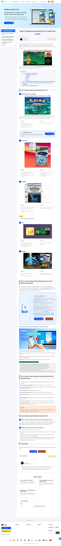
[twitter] (50, 527)
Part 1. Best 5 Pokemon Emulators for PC (8, 34)
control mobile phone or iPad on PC (40, 307)
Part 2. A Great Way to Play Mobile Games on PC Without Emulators (8, 37)
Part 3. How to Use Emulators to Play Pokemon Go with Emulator (7, 40)
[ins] (54, 527)
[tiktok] (58, 527)
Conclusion (4, 45)
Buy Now (48, 318)
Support (43, 1)
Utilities (22, 1)
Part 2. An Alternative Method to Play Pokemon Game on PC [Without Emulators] (37, 81)
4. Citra (26, 78)
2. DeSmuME (27, 75)
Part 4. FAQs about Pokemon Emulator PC (7, 43)
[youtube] (52, 527)
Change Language (6, 534)
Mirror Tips (25, 36)
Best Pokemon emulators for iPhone (27, 218)
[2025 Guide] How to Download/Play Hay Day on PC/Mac (27, 491)
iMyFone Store (5, 531)
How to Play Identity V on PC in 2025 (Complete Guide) (46, 481)
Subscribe (57, 532)
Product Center (5, 528)
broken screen (46, 311)
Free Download (8, 22)
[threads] (56, 527)
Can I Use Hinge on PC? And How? (26, 480)
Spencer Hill (25, 38)
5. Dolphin (27, 80)
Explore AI (34, 1)
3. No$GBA (27, 77)
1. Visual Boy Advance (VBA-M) (31, 74)
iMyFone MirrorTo (47, 288)
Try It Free (33, 451)
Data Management (15, 1)
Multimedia (28, 1)
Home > (22, 36)
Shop (53, 1)
